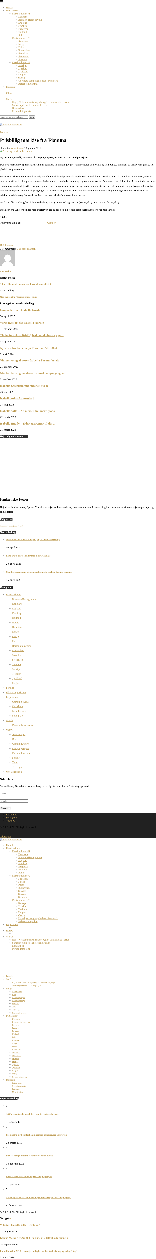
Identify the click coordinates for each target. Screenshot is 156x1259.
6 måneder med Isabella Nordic (20, 310)
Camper (51, 222)
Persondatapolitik (21, 111)
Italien (21, 35)
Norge (21, 44)
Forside (9, 8)
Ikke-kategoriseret (16, 692)
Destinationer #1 (21, 13)
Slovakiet (23, 53)
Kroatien (23, 41)
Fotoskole (17, 706)
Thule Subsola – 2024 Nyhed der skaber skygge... (32, 335)
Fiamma (9, 245)
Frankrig (23, 25)
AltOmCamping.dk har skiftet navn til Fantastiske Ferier (32, 1114)
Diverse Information (23, 725)
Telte (15, 762)
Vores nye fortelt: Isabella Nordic (22, 322)
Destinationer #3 (21, 62)
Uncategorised (14, 771)
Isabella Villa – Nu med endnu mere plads (27, 411)
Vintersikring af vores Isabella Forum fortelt (29, 360)
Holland (22, 31)
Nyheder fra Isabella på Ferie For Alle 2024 (28, 348)
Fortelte (16, 757)
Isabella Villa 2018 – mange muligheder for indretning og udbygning (38, 1251)
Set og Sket (18, 715)
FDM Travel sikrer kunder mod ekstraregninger (28, 556)
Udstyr (9, 93)
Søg (32, 117)
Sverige (22, 65)
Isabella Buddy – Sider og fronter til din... (27, 423)
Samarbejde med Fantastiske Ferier (31, 105)
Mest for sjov (19, 711)
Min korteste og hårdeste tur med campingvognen (32, 373)
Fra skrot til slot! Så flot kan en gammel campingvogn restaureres (36, 1135)
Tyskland (23, 71)
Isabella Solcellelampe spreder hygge (24, 385)
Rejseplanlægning (28, 83)
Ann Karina (17, 148)
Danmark (23, 16)
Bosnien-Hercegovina (30, 19)
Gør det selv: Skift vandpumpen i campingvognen (29, 1176)
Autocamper (18, 734)
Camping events (21, 701)
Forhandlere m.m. (21, 753)
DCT (2, 245)
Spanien (22, 59)
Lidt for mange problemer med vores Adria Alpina (29, 1156)
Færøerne (23, 28)
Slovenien (23, 56)
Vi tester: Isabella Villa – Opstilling (20, 1224)
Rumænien (24, 50)
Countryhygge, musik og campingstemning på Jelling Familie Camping (39, 572)
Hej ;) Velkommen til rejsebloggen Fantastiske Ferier (40, 102)
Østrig (21, 77)
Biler (15, 739)
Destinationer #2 (21, 38)
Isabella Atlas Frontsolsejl (17, 398)
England (22, 22)
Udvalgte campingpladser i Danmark (38, 80)
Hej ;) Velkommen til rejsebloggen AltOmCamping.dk (34, 982)
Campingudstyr (20, 743)
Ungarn (22, 74)
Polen (21, 47)
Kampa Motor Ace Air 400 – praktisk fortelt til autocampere (34, 1237)
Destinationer (12, 11)
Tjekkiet (22, 68)
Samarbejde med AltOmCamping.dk (27, 985)
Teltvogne (17, 767)
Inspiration (10, 87)
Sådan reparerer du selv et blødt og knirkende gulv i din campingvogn (38, 1197)
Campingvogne (20, 748)
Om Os (9, 99)
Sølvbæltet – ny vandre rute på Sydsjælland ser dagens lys (33, 539)
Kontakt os (18, 108)
